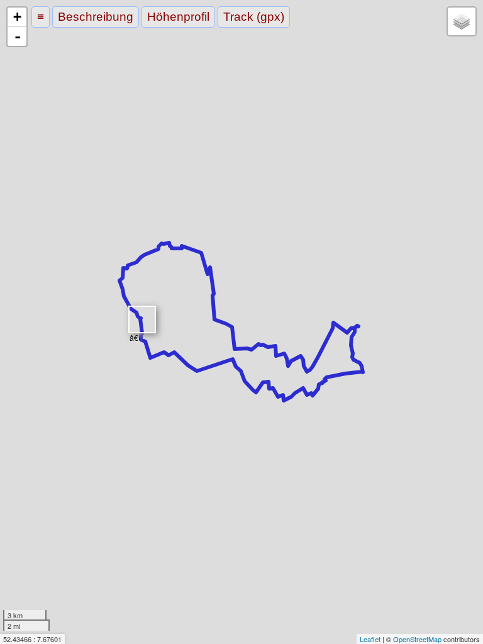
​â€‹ (135, 332)
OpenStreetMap (417, 639)
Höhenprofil (178, 16)
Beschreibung (95, 16)
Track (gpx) (253, 16)
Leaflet (370, 639)
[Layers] (461, 21)
